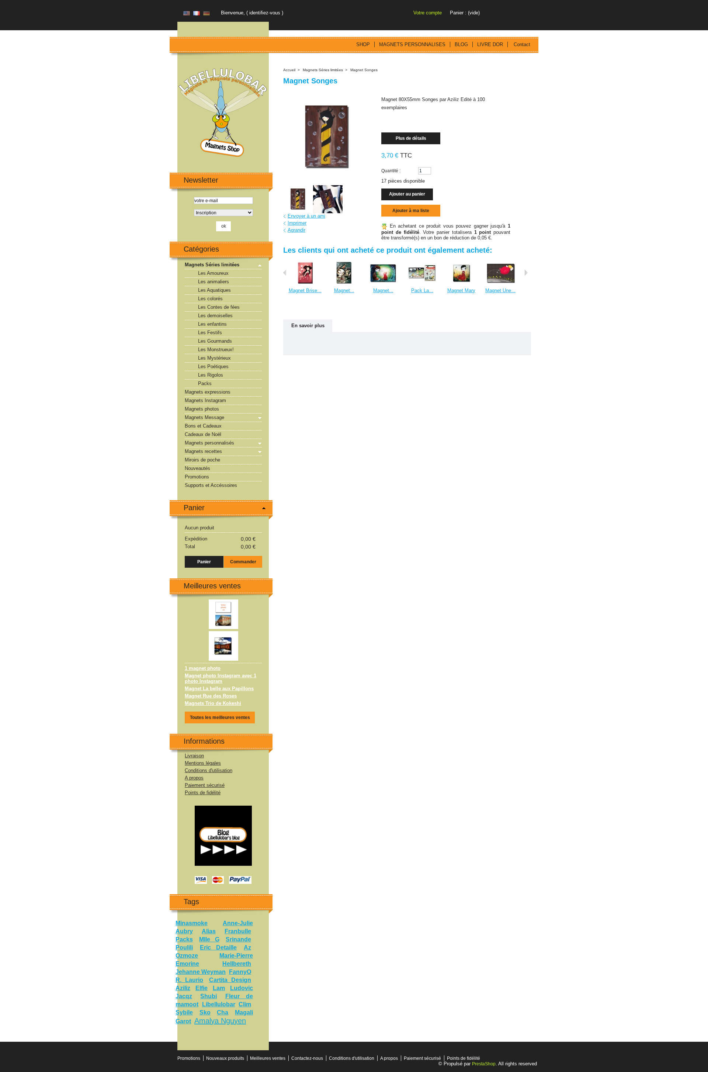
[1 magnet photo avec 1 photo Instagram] (223, 634)
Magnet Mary (461, 290)
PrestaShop (484, 1063)
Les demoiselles (215, 315)
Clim (245, 1004)
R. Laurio (189, 980)
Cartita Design (230, 980)
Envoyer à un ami (306, 216)
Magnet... (344, 290)
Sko (205, 1012)
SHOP (363, 44)
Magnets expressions (207, 392)
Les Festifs (210, 332)
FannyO (240, 972)
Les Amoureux (213, 273)
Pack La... (422, 290)
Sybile (184, 1012)
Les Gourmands (215, 341)
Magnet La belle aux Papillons (219, 688)
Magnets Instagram (205, 400)
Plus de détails (411, 138)
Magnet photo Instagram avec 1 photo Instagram (220, 678)
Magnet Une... (500, 290)
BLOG (461, 44)
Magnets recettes (203, 451)
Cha (222, 1012)
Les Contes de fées (219, 307)
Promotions (197, 477)
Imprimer (297, 223)
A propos (194, 778)
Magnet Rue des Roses (211, 696)
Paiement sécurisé (205, 785)
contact (522, 44)
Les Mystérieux (214, 358)
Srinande (238, 939)
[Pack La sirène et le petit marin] (422, 261)
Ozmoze (187, 955)
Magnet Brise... (305, 290)
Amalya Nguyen (220, 1021)
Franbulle (238, 931)
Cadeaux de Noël (203, 434)
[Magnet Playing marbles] (383, 261)
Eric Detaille (218, 947)
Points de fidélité (203, 792)
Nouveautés (197, 468)
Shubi (208, 996)
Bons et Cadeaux (203, 426)
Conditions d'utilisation (208, 770)
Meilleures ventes (212, 586)
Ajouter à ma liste (410, 210)
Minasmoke (192, 923)
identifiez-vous (264, 12)
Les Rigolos (210, 375)
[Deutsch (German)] (206, 14)
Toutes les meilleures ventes (220, 717)
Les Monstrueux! (216, 349)
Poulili (184, 947)
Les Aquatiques (214, 290)
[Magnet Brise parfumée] (305, 261)
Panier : (458, 12)
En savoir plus (307, 325)
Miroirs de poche (202, 460)
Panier (194, 508)
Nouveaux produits (225, 1058)
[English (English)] (186, 14)
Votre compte (427, 12)
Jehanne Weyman (201, 972)
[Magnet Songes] (297, 199)
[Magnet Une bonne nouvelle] (500, 261)
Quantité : (390, 170)
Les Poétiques (213, 366)
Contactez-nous (307, 1058)
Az (247, 947)
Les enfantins (212, 324)
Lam (219, 988)
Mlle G (209, 939)
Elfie (201, 988)
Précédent (285, 272)
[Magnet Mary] (461, 261)
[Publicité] (223, 808)
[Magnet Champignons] (344, 261)
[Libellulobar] (223, 113)
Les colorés (210, 298)
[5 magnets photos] (223, 602)
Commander (243, 561)
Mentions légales (203, 763)
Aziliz (183, 988)
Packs (205, 383)
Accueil (289, 70)
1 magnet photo (203, 668)
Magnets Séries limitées (212, 264)
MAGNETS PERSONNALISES (412, 44)
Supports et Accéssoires (211, 485)
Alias (209, 931)
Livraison (194, 755)
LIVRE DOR (490, 44)
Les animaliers (213, 281)
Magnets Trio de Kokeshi (213, 703)
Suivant (526, 272)
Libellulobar (218, 1004)
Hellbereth (236, 964)
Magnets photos (202, 409)
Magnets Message (204, 417)
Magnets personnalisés (209, 443)
